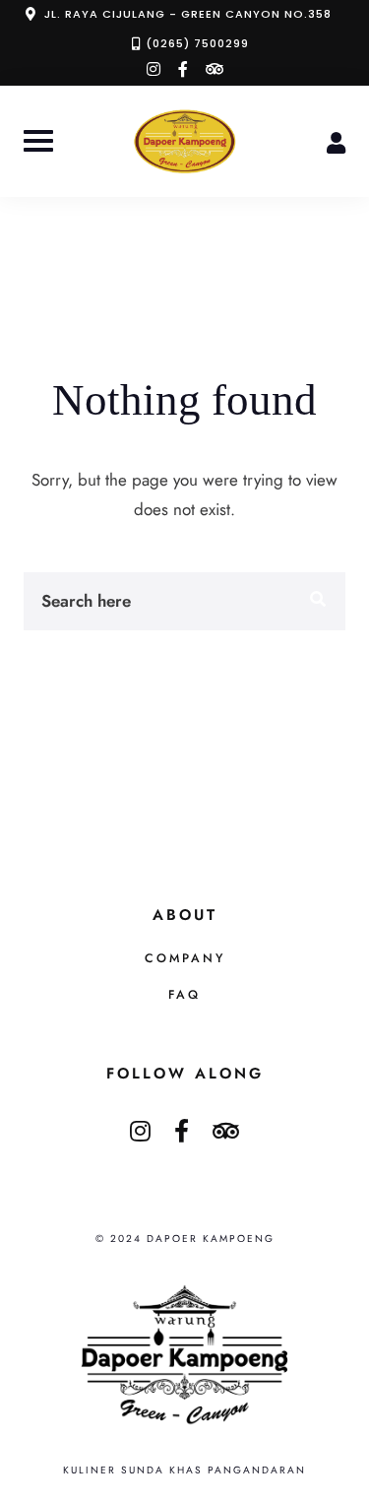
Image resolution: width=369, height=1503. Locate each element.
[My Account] (336, 141)
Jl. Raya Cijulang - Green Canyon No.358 (188, 14)
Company (185, 958)
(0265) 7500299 (197, 43)
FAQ (184, 995)
